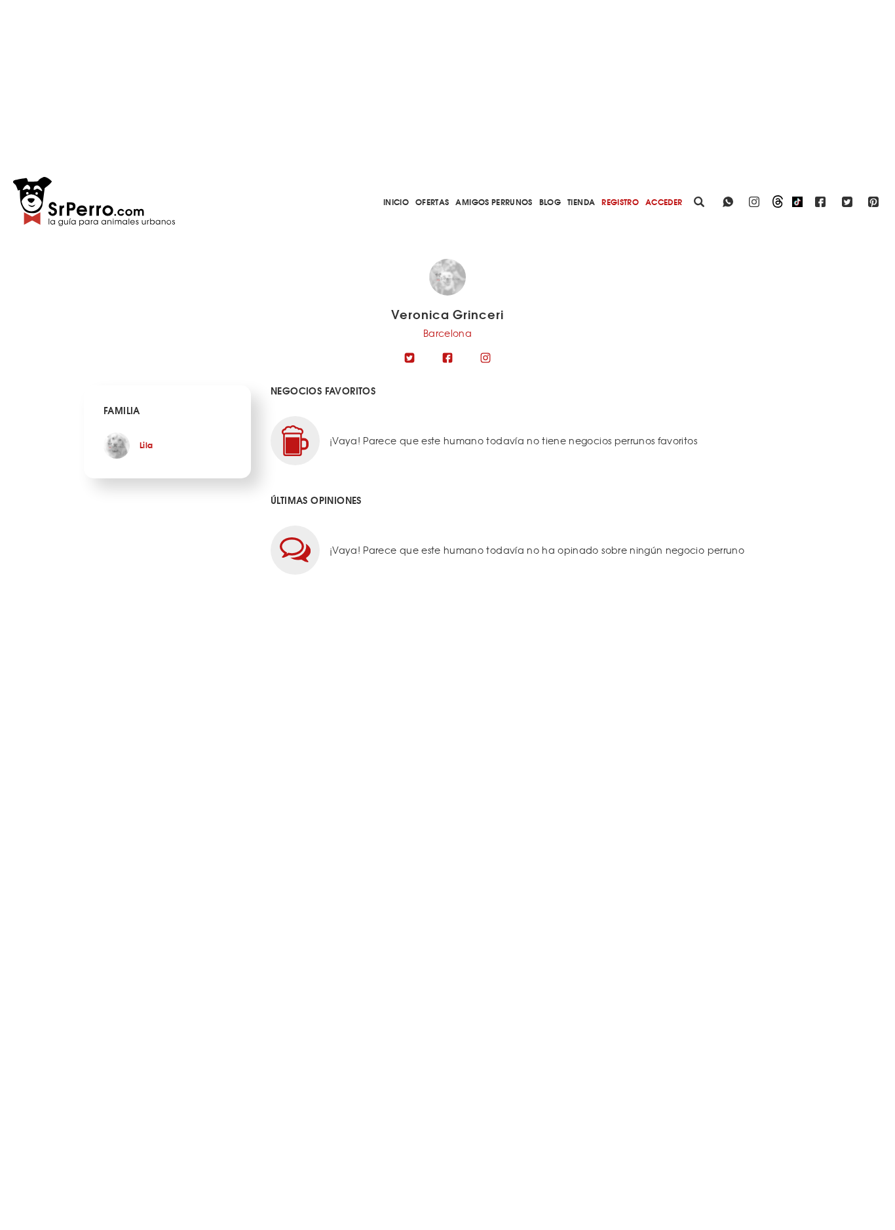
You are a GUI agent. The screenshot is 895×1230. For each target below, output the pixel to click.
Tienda (581, 201)
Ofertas (432, 201)
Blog (550, 201)
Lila (146, 444)
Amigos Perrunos (493, 201)
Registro (620, 201)
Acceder (663, 201)
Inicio (396, 201)
